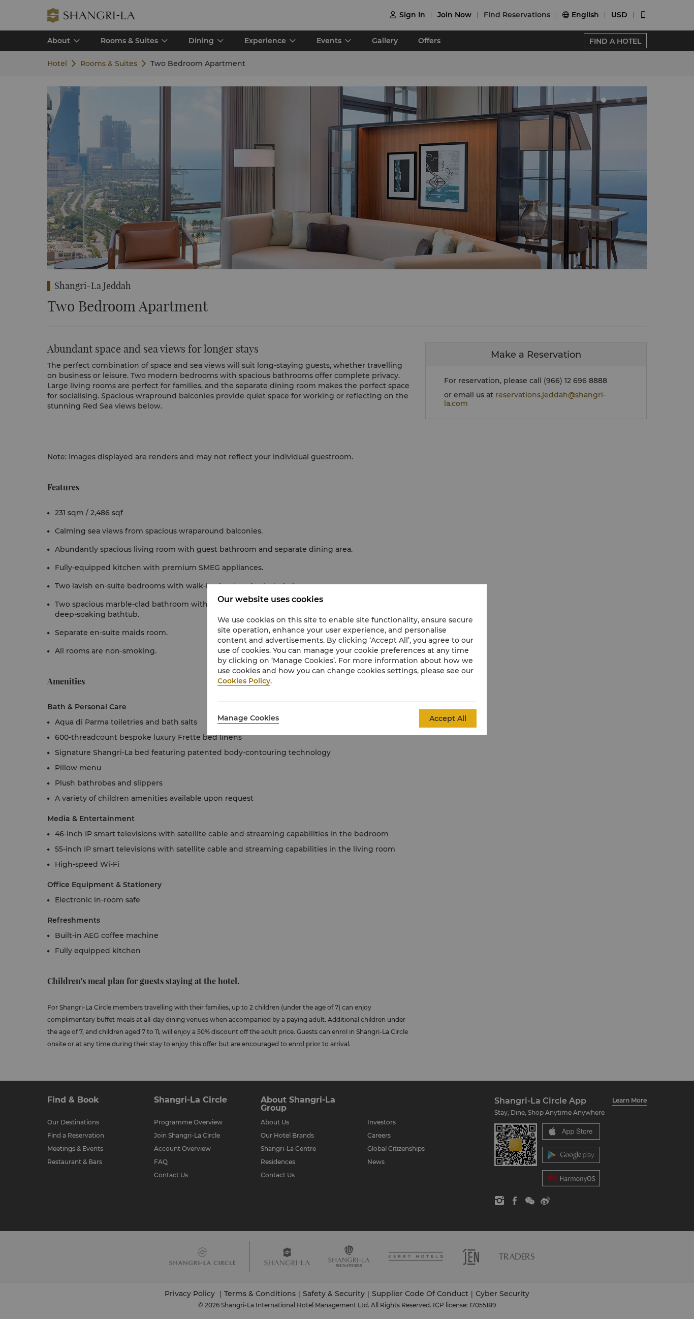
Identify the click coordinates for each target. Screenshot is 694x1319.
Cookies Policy (243, 680)
